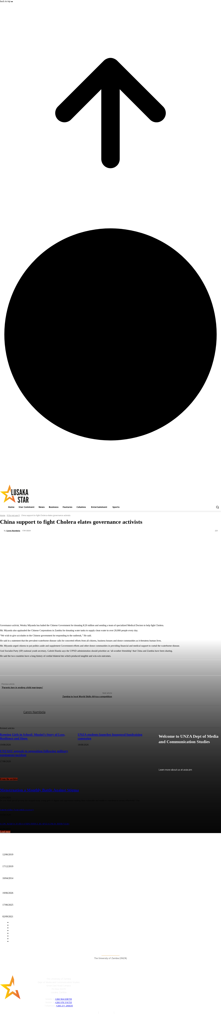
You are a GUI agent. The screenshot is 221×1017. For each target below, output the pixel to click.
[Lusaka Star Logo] (33, 494)
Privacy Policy (106, 1012)
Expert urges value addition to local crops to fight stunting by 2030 (32, 888)
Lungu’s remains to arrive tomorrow (19, 900)
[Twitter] (100, 991)
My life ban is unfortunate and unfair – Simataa (24, 873)
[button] (217, 507)
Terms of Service (123, 1012)
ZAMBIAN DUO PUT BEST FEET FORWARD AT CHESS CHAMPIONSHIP (38, 861)
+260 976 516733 (63, 1002)
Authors (93, 1012)
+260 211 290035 (64, 1005)
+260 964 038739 (63, 999)
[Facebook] (86, 991)
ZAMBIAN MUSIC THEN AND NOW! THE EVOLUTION (29, 850)
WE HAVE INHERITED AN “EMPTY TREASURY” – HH (29, 912)
